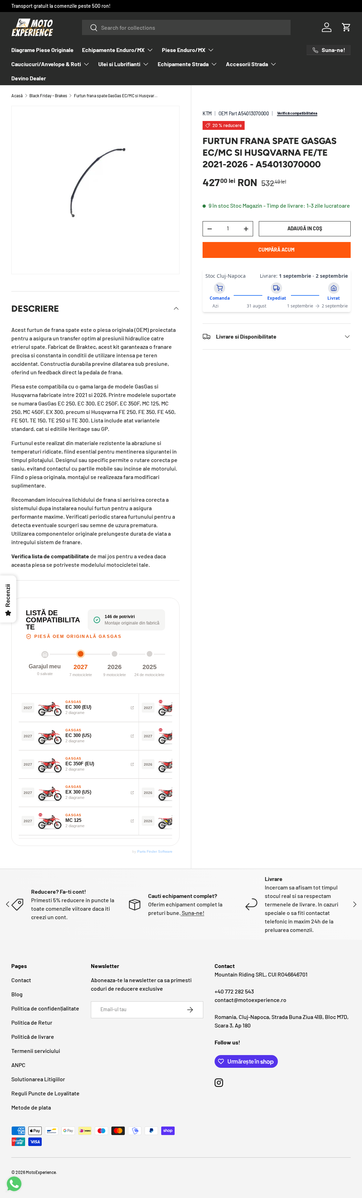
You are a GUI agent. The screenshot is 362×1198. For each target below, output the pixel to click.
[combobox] (186, 27)
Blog (17, 994)
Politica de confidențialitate (45, 1008)
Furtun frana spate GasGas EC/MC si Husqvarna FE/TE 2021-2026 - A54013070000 (116, 95)
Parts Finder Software (155, 851)
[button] (346, 27)
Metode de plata (31, 1107)
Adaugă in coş (304, 228)
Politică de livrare (32, 1036)
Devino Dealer (28, 78)
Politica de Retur (31, 1022)
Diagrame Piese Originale (42, 49)
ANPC (18, 1064)
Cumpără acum (276, 250)
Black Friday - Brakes (48, 95)
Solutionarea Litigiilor (38, 1079)
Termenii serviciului (35, 1050)
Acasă (17, 95)
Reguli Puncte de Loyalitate (45, 1093)
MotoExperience (41, 1172)
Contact (21, 980)
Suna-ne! (192, 912)
